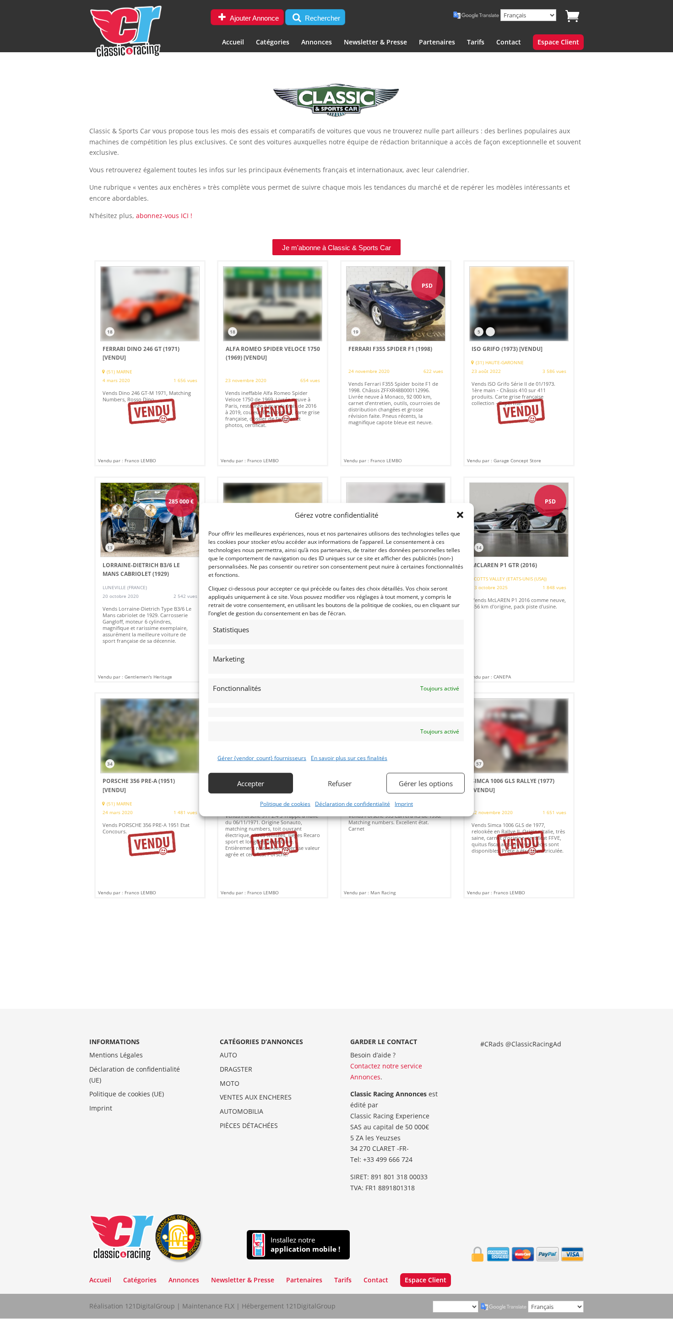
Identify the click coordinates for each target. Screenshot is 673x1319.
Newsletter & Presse (375, 42)
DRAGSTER (236, 1069)
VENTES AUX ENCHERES (256, 1097)
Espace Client (558, 42)
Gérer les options (426, 783)
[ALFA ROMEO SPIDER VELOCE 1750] (272, 363)
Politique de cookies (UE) (126, 1093)
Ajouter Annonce (253, 18)
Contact (508, 42)
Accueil (233, 42)
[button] (460, 515)
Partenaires (437, 42)
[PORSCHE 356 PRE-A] (150, 795)
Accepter (250, 783)
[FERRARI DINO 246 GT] (150, 363)
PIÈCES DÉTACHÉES (249, 1125)
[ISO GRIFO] (519, 363)
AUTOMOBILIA (241, 1111)
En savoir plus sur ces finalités (349, 758)
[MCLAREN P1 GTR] (519, 579)
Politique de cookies (285, 804)
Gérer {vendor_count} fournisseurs (261, 758)
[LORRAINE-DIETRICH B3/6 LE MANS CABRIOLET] (150, 579)
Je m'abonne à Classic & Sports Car (336, 248)
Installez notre (305, 1244)
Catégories (272, 42)
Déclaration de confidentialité (352, 804)
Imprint (404, 804)
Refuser (340, 783)
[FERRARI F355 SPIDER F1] (396, 363)
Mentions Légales (116, 1055)
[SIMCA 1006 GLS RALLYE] (519, 795)
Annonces (316, 42)
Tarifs (475, 42)
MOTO (229, 1083)
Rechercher (321, 18)
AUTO (228, 1055)
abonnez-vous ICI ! (164, 215)
